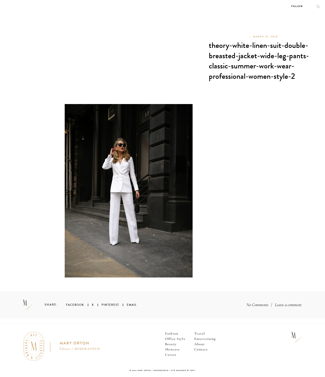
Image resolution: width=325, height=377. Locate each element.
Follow (297, 6)
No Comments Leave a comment (274, 304)
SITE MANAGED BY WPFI (183, 370)
